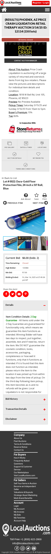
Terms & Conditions (22, 444)
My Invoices (19, 512)
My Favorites (19, 518)
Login (16, 506)
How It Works (19, 458)
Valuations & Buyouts (23, 492)
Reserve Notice (20, 447)
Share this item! (10, 289)
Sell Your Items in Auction (25, 483)
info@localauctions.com (25, 543)
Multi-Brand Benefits (23, 498)
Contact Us (19, 450)
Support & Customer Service (23, 468)
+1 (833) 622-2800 (31, 539)
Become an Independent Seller (25, 487)
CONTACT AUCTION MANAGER (25, 61)
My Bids (17, 515)
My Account (19, 509)
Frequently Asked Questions (21, 462)
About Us (18, 438)
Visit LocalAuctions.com (24, 475)
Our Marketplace (21, 472)
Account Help (20, 521)
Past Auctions (20, 441)
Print (44, 199)
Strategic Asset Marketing (25, 495)
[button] (25, 221)
